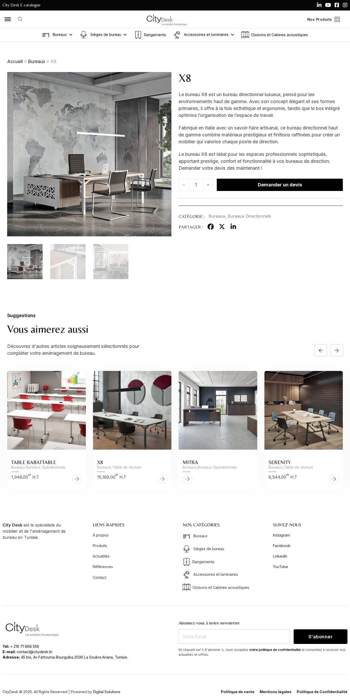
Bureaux (59, 34)
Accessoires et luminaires (206, 34)
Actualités (101, 556)
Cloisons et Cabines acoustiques (279, 35)
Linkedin (280, 556)
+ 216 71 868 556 (24, 646)
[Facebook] (210, 226)
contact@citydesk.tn (34, 652)
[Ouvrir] (8, 19)
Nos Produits (319, 19)
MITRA (190, 462)
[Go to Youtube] (328, 5)
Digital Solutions (106, 692)
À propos (101, 535)
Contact (99, 577)
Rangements (155, 35)
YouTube (280, 566)
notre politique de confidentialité (275, 650)
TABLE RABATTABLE (33, 462)
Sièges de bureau (105, 34)
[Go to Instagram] (345, 5)
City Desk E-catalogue (21, 5)
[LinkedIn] (233, 226)
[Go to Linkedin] (319, 5)
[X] (222, 226)
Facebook (281, 545)
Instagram (281, 535)
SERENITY (280, 462)
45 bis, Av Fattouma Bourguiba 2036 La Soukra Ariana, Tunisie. (74, 657)
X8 (100, 462)
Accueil (15, 61)
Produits (100, 545)
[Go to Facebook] (337, 5)
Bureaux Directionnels (249, 216)
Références (103, 566)
